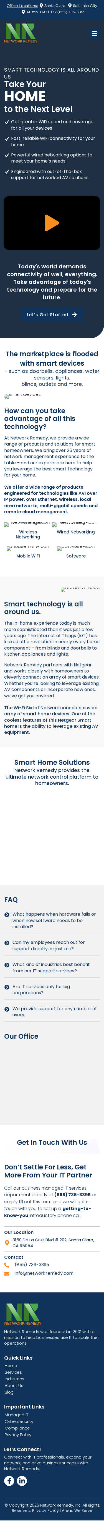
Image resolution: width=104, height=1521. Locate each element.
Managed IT (16, 1415)
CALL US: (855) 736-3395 (62, 12)
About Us (14, 1385)
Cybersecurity (19, 1421)
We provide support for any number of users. (54, 1012)
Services (13, 1372)
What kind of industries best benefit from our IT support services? (51, 968)
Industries (14, 1379)
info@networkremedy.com (44, 1273)
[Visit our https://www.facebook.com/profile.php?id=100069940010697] (9, 1481)
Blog (9, 1392)
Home (11, 1365)
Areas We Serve (77, 1510)
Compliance (17, 1428)
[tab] (52, 920)
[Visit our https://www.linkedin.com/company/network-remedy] (22, 1481)
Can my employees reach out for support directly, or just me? (48, 945)
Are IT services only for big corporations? (41, 990)
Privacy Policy (18, 1435)
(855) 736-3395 (32, 1264)
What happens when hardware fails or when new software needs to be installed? (54, 920)
